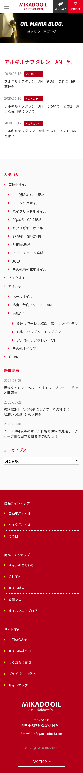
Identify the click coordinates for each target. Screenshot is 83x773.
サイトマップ (18, 685)
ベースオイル (22, 296)
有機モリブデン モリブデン (39, 331)
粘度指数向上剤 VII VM (32, 304)
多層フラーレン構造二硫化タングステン (47, 323)
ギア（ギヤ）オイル (27, 227)
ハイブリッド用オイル (29, 211)
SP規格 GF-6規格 (26, 236)
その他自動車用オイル (29, 269)
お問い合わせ (18, 639)
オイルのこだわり (21, 565)
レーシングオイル (26, 202)
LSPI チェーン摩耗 (27, 252)
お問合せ (75, 9)
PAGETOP (39, 761)
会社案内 (15, 576)
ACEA (16, 261)
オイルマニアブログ (23, 610)
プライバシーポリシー (24, 673)
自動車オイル (18, 184)
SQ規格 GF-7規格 (27, 219)
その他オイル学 (24, 348)
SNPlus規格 (21, 244)
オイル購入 (61, 9)
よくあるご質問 (20, 662)
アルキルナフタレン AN (36, 340)
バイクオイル (18, 277)
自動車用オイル (20, 513)
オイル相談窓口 (20, 651)
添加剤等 (19, 313)
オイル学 (15, 286)
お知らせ (15, 599)
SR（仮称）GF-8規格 (28, 194)
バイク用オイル (20, 524)
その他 (13, 356)
